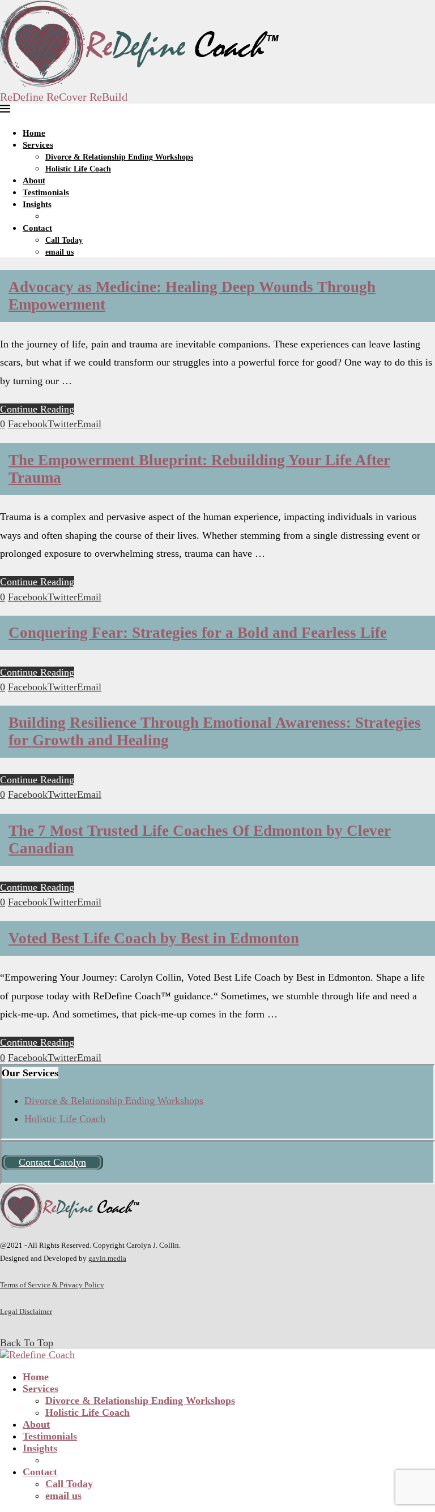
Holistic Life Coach (78, 169)
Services (38, 144)
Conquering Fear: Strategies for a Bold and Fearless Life (197, 632)
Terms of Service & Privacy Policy (52, 1285)
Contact (37, 228)
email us (59, 252)
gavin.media (107, 1258)
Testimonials (46, 192)
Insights (37, 204)
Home (34, 133)
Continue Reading (37, 409)
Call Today (64, 240)
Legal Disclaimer (26, 1311)
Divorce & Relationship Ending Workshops (119, 157)
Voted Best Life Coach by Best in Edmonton (153, 938)
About (34, 180)
